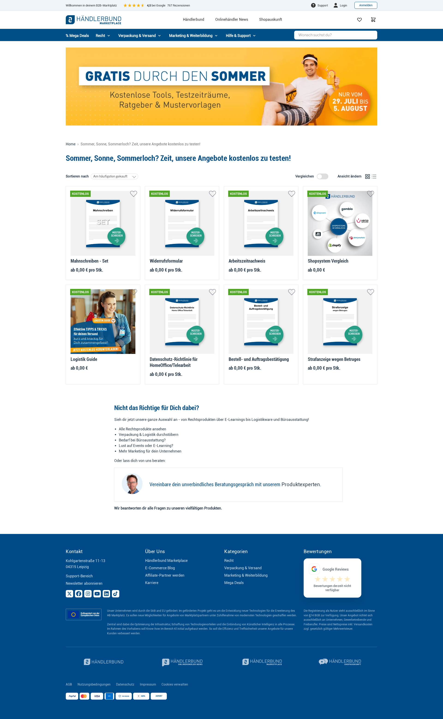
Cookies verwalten (175, 684)
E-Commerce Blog (160, 568)
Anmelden (365, 5)
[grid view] (367, 176)
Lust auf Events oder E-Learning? (146, 445)
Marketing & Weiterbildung (246, 575)
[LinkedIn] (106, 593)
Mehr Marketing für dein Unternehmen (150, 451)
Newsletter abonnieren (84, 583)
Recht (228, 560)
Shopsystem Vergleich (328, 261)
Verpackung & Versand (243, 568)
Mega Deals (234, 583)
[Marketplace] (261, 662)
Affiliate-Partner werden (164, 575)
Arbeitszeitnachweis (247, 261)
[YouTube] (97, 593)
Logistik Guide (84, 359)
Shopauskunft (270, 19)
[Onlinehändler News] (182, 662)
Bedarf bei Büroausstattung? (142, 440)
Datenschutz (125, 684)
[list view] (374, 176)
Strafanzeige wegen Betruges (334, 359)
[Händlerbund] (103, 662)
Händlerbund (193, 19)
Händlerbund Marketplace (166, 560)
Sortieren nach (77, 176)
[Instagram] (88, 593)
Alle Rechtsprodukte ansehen (142, 429)
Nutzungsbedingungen (94, 684)
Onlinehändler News (231, 19)
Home (70, 144)
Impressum (148, 684)
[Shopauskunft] (340, 662)
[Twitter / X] (69, 593)
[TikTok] (115, 593)
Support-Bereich (79, 576)
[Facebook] (78, 593)
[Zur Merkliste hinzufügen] (134, 194)
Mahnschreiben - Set (89, 261)
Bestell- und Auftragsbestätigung (259, 359)
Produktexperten (300, 484)
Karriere (151, 583)
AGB (69, 684)
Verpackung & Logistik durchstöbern (148, 434)
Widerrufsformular (166, 261)
